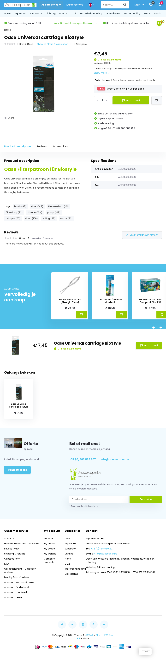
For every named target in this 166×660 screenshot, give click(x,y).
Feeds (157, 13)
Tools (147, 13)
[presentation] (153, 328)
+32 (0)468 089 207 (82, 459)
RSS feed (109, 635)
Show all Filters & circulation (52, 44)
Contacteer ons (17, 469)
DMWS (90, 635)
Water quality (132, 13)
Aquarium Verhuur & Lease (19, 582)
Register (48, 538)
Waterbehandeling (91, 13)
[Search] (125, 4)
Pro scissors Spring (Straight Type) (70, 301)
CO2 (73, 13)
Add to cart (133, 100)
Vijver (7, 13)
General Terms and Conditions (21, 543)
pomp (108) (53, 212)
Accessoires (60, 146)
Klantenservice (74, 4)
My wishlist (50, 553)
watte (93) (66, 218)
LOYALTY (145, 651)
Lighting (51, 13)
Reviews (41, 146)
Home (7, 30)
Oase (30, 44)
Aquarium (20, 13)
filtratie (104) (35, 212)
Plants (63, 13)
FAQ (6, 563)
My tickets (49, 548)
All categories (50, 4)
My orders (49, 543)
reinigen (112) (13, 218)
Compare (81, 44)
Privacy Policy (11, 548)
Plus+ (99, 635)
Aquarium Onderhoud (16, 587)
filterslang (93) (14, 212)
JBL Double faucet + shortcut (110, 301)
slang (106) (31, 218)
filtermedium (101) (58, 206)
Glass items (113, 13)
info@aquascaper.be (115, 459)
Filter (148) (37, 206)
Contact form (12, 558)
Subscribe (146, 499)
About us (9, 538)
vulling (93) (49, 218)
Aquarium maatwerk (15, 592)
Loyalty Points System (16, 577)
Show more (100, 72)
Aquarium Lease (13, 597)
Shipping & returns (14, 553)
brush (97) (20, 206)
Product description (17, 146)
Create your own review (144, 235)
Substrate (36, 13)
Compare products (49, 560)
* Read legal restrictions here (83, 506)
